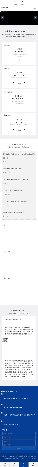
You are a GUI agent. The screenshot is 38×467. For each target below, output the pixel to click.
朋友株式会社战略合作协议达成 (12, 169)
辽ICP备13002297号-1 (8, 458)
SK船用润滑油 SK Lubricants (13, 319)
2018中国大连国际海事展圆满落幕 (13, 190)
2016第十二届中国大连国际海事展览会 (14, 212)
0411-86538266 (12, 398)
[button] (35, 17)
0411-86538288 (23, 398)
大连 (28, 458)
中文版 (15, 4)
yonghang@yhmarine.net (15, 407)
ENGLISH (22, 4)
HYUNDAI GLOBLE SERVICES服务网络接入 (16, 201)
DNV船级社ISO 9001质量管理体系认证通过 (15, 179)
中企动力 (24, 458)
